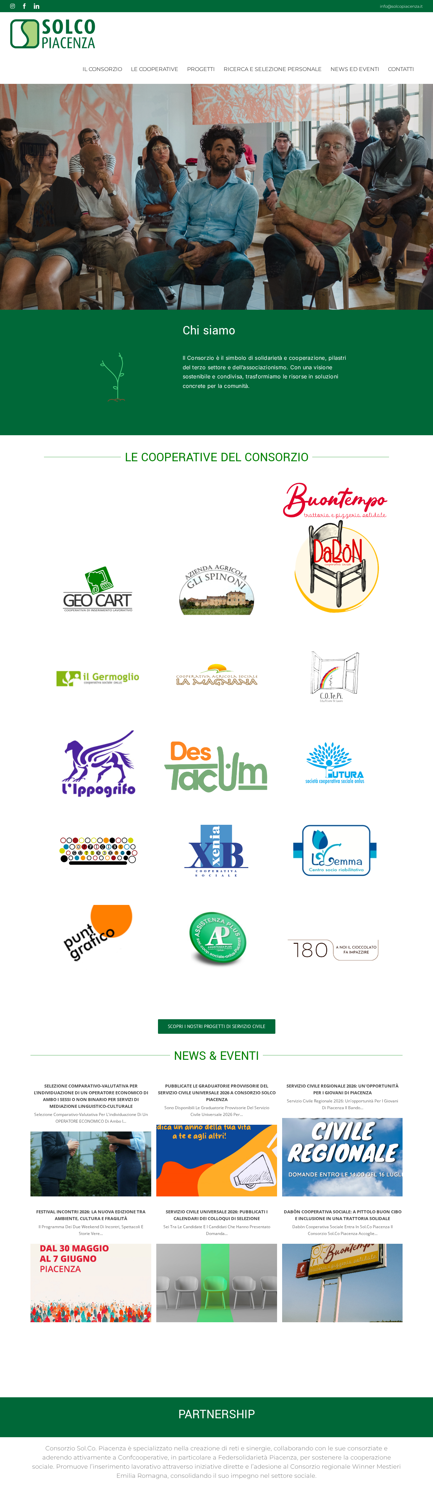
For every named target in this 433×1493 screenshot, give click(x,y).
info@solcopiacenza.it (401, 6)
